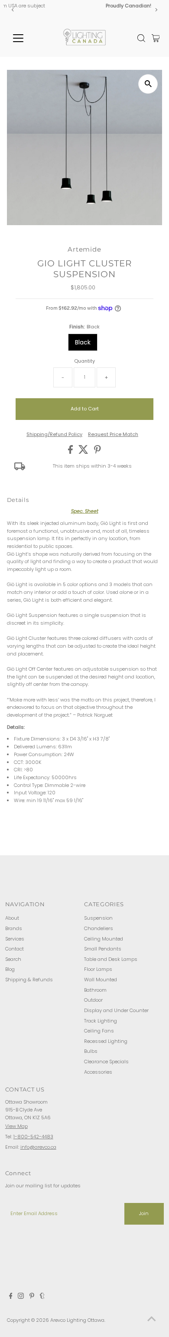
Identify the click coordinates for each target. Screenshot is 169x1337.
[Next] (156, 10)
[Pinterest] (31, 1297)
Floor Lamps (98, 969)
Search (13, 959)
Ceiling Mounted (103, 938)
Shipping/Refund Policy (54, 434)
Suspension (98, 917)
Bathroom (95, 989)
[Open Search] (141, 38)
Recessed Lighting (105, 1041)
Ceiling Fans (99, 1030)
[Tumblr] (42, 1297)
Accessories (98, 1071)
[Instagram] (21, 1297)
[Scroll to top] (151, 1319)
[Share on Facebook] (71, 452)
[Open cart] (156, 38)
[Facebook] (11, 1297)
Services (14, 938)
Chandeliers (98, 928)
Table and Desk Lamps (110, 959)
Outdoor (93, 999)
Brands (13, 928)
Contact (14, 948)
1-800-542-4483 (33, 1136)
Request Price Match (113, 434)
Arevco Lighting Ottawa (77, 1320)
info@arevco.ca (38, 1147)
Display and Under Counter (116, 1010)
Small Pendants (102, 948)
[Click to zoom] (148, 84)
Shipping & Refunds (29, 979)
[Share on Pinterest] (97, 452)
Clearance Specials (106, 1061)
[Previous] (13, 10)
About (12, 917)
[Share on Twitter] (84, 452)
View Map (16, 1126)
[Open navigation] (25, 38)
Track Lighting (100, 1020)
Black (83, 342)
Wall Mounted (100, 979)
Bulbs (91, 1051)
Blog (10, 969)
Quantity (84, 360)
